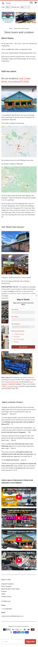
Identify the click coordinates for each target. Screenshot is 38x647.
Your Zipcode (15, 324)
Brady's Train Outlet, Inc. (23, 626)
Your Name (14, 309)
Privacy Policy (6, 596)
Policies (4, 591)
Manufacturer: (16, 7)
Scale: (3, 7)
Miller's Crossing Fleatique (11, 386)
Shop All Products (7, 584)
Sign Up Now (23, 347)
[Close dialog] (36, 295)
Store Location (6, 586)
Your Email (14, 316)
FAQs (3, 594)
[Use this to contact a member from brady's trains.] (31, 2)
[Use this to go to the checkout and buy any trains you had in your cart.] (35, 2)
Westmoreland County (12, 382)
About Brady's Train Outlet (10, 589)
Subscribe (30, 641)
